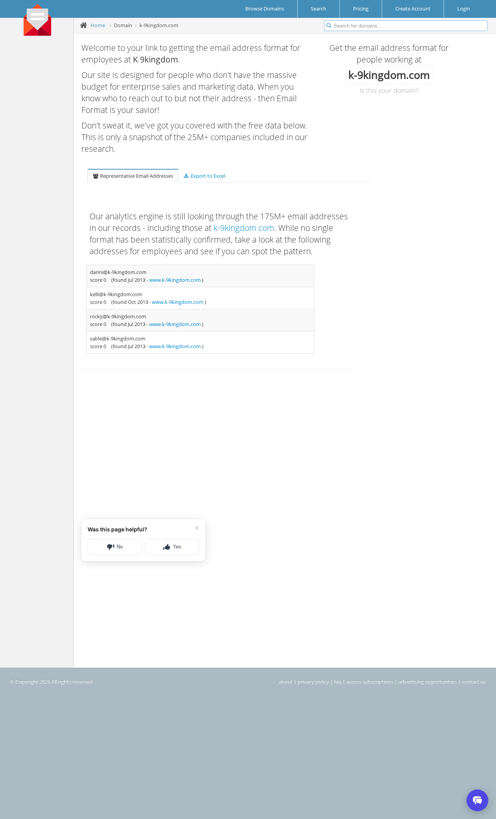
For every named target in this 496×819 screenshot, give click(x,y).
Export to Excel (207, 175)
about (286, 681)
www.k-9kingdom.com (175, 279)
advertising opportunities (427, 681)
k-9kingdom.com (244, 227)
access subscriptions (369, 681)
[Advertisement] (39, 159)
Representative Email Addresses (136, 175)
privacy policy (313, 681)
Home (98, 25)
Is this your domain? (389, 90)
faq (337, 681)
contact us (474, 681)
